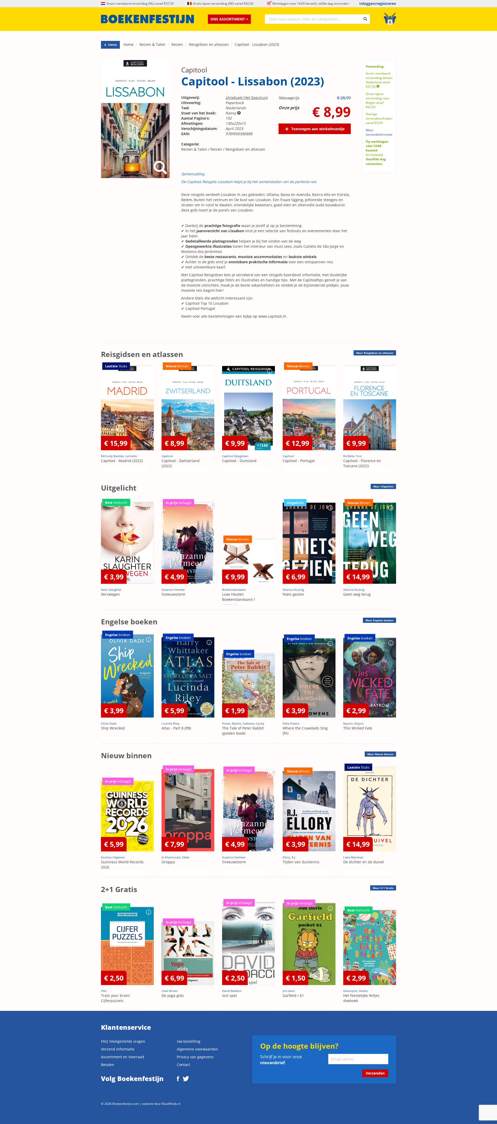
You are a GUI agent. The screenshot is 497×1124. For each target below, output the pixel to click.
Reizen (177, 44)
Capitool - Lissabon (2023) (257, 44)
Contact (183, 1064)
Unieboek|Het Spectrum (246, 97)
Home (128, 44)
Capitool (194, 70)
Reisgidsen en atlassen (209, 44)
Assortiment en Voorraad (122, 1056)
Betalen (107, 1064)
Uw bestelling (188, 1041)
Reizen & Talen (152, 44)
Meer (374, 353)
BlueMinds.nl (171, 1103)
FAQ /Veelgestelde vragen (123, 1041)
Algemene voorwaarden (197, 1049)
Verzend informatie (117, 1049)
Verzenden (375, 1073)
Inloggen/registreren (377, 3)
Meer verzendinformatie (379, 132)
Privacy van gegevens (195, 1056)
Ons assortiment (227, 19)
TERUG (112, 45)
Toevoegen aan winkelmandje (318, 128)
